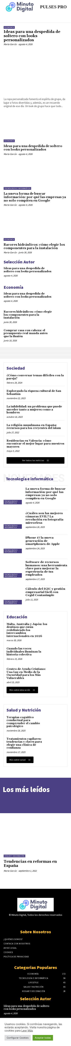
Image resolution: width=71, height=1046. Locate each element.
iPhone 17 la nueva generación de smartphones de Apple (42, 541)
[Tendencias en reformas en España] (35, 830)
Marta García (10, 44)
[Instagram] (29, 922)
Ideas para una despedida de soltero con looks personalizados (32, 36)
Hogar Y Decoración (14, 856)
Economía (9, 27)
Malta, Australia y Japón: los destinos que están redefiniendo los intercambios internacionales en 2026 (27, 630)
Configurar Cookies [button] (18, 1037)
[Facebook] (22, 922)
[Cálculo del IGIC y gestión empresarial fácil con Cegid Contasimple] (13, 594)
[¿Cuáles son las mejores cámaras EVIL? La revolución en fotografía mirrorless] (13, 519)
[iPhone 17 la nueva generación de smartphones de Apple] (13, 543)
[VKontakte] (42, 922)
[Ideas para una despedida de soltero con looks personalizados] (35, 71)
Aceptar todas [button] (43, 1037)
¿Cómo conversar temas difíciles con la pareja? (35, 377)
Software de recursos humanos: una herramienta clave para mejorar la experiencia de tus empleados (46, 568)
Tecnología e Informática (17, 188)
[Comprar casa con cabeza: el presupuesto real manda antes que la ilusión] (61, 334)
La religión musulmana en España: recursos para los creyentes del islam (34, 427)
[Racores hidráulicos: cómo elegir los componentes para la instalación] (35, 226)
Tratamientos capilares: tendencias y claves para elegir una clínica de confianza (24, 743)
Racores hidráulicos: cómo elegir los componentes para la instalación (34, 246)
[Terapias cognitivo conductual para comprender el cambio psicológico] (56, 722)
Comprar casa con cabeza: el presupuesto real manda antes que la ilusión (26, 333)
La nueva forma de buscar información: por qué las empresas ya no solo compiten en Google (35, 197)
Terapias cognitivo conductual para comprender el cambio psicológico (23, 722)
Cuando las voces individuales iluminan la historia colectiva (24, 651)
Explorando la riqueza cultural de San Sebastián (34, 392)
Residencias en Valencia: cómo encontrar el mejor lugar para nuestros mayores (35, 443)
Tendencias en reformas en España (30, 863)
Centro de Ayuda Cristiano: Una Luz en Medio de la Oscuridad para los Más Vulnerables (26, 673)
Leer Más (27, 1030)
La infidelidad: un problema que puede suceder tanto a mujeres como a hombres (34, 409)
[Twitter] (35, 922)
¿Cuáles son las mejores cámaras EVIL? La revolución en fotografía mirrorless (44, 518)
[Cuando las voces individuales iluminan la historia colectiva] (56, 654)
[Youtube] (48, 922)
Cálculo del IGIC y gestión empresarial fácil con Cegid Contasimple (45, 592)
